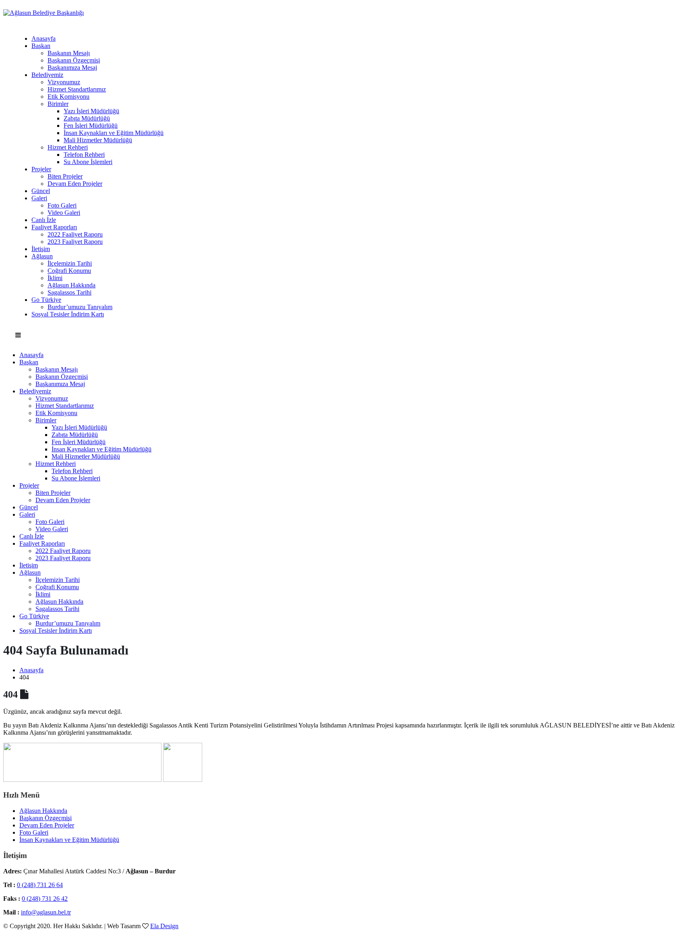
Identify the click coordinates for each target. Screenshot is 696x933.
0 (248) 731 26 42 (45, 898)
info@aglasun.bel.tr (46, 912)
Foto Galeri (62, 205)
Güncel (40, 190)
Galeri (39, 198)
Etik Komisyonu (68, 96)
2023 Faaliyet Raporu (75, 241)
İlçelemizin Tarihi (70, 263)
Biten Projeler (65, 176)
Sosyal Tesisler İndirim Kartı (67, 314)
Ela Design (164, 926)
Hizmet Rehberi (68, 147)
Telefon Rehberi (84, 154)
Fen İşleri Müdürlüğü (91, 125)
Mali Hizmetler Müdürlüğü (98, 140)
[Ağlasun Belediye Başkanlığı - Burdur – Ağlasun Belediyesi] (43, 12)
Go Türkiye (46, 299)
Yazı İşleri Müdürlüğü (91, 111)
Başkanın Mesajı (69, 53)
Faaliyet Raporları (54, 227)
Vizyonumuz (64, 82)
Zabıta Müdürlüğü (87, 118)
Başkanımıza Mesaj (72, 67)
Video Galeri (64, 212)
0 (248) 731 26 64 (40, 884)
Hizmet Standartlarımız (77, 89)
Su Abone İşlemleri (88, 161)
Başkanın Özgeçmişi (74, 60)
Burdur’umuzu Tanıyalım (80, 306)
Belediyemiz (47, 74)
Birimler (58, 103)
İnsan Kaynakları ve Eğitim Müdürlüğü (114, 132)
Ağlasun (42, 256)
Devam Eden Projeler (75, 183)
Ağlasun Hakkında (71, 285)
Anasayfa (43, 38)
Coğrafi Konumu (69, 270)
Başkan (40, 45)
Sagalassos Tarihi (69, 292)
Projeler (41, 169)
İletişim (40, 248)
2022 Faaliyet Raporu (75, 234)
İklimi (55, 277)
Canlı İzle (43, 219)
